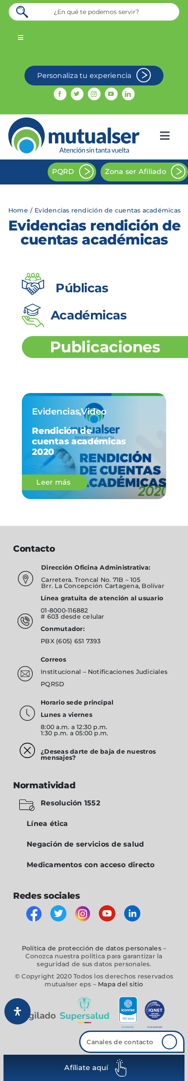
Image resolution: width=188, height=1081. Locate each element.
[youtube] (111, 94)
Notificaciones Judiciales (127, 672)
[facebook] (60, 94)
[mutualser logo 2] (73, 121)
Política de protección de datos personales (91, 948)
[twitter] (77, 94)
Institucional (62, 672)
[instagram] (94, 94)
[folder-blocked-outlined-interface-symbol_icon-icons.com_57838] (27, 801)
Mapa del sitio (120, 984)
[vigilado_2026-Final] (94, 998)
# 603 (50, 616)
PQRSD (52, 684)
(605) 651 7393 (78, 641)
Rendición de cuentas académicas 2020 (79, 441)
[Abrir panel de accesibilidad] (17, 1011)
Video (94, 411)
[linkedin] (128, 94)
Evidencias (55, 411)
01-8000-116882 (64, 610)
